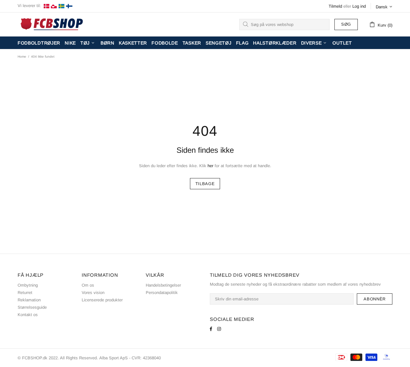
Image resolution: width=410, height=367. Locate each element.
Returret (25, 292)
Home (22, 56)
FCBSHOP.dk (53, 24)
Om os (88, 285)
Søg (346, 24)
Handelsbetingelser (163, 285)
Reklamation (29, 300)
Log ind (359, 6)
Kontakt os (28, 314)
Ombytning (28, 285)
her (210, 165)
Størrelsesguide (32, 307)
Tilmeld (335, 6)
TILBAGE (205, 183)
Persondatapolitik (162, 292)
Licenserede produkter (102, 300)
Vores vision (93, 292)
